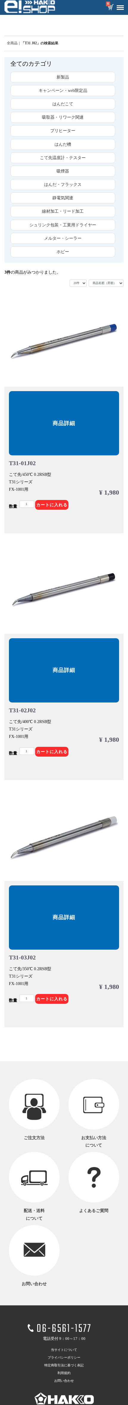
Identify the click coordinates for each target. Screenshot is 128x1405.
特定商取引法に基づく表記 (64, 1365)
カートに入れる (52, 505)
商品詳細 (64, 423)
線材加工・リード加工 (63, 211)
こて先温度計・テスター (63, 158)
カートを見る (110, 8)
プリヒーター (62, 130)
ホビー (63, 252)
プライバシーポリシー (64, 1357)
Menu (120, 7)
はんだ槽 (62, 144)
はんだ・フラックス (63, 184)
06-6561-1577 (64, 1329)
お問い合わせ (64, 1381)
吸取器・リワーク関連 (63, 117)
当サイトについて (64, 1350)
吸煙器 (63, 171)
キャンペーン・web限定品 (63, 90)
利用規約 (64, 1373)
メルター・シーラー (63, 238)
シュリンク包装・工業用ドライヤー (62, 225)
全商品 (12, 43)
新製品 (63, 77)
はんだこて (62, 104)
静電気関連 (62, 198)
